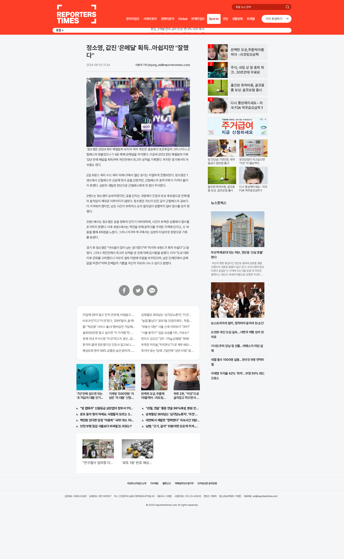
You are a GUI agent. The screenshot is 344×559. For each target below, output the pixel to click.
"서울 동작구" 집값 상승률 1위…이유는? (165, 333)
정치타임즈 (133, 19)
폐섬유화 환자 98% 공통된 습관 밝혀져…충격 (109, 351)
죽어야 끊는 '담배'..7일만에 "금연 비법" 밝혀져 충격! (167, 351)
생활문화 (237, 19)
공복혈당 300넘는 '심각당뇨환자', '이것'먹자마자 (167, 315)
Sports (214, 19)
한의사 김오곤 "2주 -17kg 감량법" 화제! (165, 339)
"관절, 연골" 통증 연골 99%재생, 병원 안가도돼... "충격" (173, 408)
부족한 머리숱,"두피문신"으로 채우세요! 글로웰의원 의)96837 (167, 345)
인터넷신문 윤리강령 (207, 483)
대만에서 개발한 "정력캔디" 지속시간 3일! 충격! (173, 420)
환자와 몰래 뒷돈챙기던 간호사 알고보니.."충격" (109, 345)
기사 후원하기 (274, 19)
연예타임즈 (198, 19)
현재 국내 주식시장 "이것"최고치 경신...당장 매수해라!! (109, 339)
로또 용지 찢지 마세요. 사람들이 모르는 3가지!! (107, 414)
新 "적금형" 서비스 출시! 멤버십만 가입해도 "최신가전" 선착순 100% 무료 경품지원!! (109, 327)
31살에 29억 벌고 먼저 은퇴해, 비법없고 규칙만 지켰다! (109, 315)
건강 (225, 19)
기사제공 (154, 483)
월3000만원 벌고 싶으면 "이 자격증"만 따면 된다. (109, 333)
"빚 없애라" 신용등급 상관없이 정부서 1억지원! (107, 408)
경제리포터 (167, 19)
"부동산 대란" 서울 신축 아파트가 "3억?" (165, 327)
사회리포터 (150, 19)
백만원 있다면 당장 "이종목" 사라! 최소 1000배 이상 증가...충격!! (107, 420)
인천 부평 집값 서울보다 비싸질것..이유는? (106, 426)
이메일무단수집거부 (184, 483)
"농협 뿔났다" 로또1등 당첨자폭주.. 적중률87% (167, 321)
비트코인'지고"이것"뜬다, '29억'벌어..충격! (108, 321)
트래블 (251, 19)
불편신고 (166, 483)
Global (182, 19)
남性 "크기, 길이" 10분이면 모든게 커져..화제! (173, 426)
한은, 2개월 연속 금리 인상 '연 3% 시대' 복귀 (177, 29)
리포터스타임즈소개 (136, 483)
